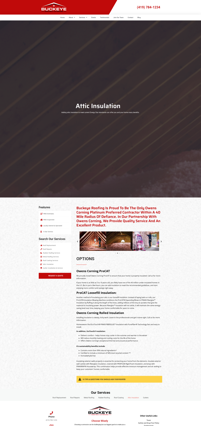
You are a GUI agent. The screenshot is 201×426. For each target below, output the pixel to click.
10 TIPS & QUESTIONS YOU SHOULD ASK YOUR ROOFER (103, 379)
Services (82, 17)
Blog (139, 17)
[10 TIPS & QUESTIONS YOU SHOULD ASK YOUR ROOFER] (80, 379)
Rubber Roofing (104, 398)
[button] (77, 241)
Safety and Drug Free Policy (148, 423)
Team (149, 420)
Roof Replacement (59, 398)
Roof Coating (119, 398)
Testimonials (104, 17)
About (71, 17)
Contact (130, 17)
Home (62, 17)
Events (93, 17)
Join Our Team (118, 17)
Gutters (145, 398)
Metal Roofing (89, 398)
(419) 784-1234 (148, 7)
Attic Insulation (133, 398)
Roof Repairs (75, 398)
